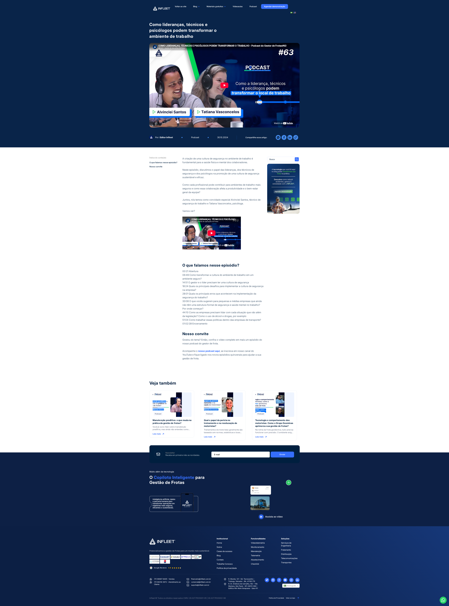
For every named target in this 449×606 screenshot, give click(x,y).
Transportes (286, 562)
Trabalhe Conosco (225, 564)
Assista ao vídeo (274, 516)
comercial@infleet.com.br (201, 582)
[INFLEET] (161, 8)
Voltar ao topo (290, 598)
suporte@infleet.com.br (200, 585)
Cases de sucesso (224, 551)
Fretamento (286, 550)
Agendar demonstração (274, 6)
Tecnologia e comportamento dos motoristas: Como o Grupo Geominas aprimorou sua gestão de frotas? (274, 423)
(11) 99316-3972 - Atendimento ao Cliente (167, 583)
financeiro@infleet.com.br (201, 579)
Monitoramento (257, 547)
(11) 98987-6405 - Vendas (164, 579)
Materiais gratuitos (215, 6)
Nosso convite (155, 167)
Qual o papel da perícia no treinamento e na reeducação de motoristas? (220, 423)
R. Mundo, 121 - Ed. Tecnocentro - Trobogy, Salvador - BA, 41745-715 (241, 580)
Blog (195, 6)
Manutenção (256, 551)
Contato (220, 560)
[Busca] (297, 159)
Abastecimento (257, 560)
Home (219, 543)
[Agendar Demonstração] (283, 189)
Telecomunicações (289, 558)
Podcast (253, 6)
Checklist (255, 564)
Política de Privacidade (276, 598)
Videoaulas (238, 6)
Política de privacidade (227, 568)
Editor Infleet (166, 137)
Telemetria (255, 555)
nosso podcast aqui (209, 351)
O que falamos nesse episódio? (163, 162)
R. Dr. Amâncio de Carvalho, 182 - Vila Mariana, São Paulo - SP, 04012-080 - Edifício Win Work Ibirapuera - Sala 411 (243, 586)
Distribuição (286, 554)
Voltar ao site (180, 6)
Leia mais (157, 434)
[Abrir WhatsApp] (443, 600)
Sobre (219, 547)
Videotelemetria (258, 543)
